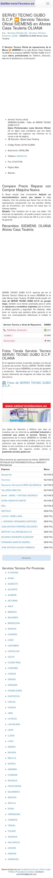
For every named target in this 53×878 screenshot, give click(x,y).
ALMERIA (12, 595)
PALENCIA (12, 780)
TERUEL (12, 825)
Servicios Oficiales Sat (17, 32)
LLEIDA (11, 735)
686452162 (22, 156)
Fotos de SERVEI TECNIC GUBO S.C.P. (26, 384)
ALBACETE (13, 583)
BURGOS (12, 628)
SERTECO (6, 511)
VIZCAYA (12, 848)
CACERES (12, 634)
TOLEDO (12, 831)
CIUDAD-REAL (14, 662)
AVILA (10, 606)
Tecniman (5, 479)
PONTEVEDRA (14, 786)
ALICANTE (12, 589)
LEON (10, 729)
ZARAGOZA (13, 859)
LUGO (10, 741)
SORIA (11, 808)
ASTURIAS (13, 600)
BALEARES (13, 617)
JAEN (10, 713)
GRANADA (12, 685)
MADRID (12, 746)
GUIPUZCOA (14, 696)
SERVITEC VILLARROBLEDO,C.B (16, 531)
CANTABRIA (13, 645)
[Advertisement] (26, 89)
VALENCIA (12, 836)
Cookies (30, 871)
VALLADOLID (14, 842)
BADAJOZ (12, 611)
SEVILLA (12, 803)
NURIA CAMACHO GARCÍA (13, 500)
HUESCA (12, 707)
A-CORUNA (13, 572)
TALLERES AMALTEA (11, 490)
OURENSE (12, 774)
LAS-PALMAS (14, 724)
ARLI (3, 505)
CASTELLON (13, 651)
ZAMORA (12, 853)
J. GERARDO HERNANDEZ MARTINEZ (19, 521)
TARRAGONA (14, 814)
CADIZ (11, 640)
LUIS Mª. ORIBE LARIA (11, 516)
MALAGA (12, 752)
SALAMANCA (14, 791)
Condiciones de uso (29, 869)
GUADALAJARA (15, 690)
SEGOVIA (12, 797)
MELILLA (12, 758)
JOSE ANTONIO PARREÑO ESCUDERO (19, 526)
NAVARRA (12, 769)
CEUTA (11, 656)
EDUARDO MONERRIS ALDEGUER (17, 537)
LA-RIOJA (12, 718)
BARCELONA (14, 623)
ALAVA (11, 578)
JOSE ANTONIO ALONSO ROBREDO (18, 547)
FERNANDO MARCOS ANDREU (15, 542)
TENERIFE (13, 819)
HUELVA (11, 701)
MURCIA (12, 763)
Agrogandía (6, 474)
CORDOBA (13, 668)
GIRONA (12, 679)
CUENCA (12, 673)
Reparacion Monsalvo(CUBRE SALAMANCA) (21, 485)
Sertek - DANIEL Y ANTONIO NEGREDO (19, 495)
